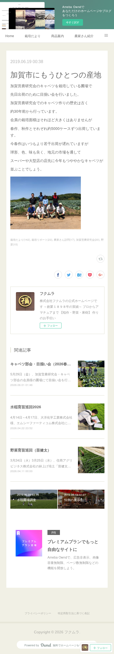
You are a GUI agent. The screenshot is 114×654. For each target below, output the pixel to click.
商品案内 (57, 35)
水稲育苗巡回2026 (25, 406)
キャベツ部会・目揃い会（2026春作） (42, 363)
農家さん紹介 (84, 35)
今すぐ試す (72, 22)
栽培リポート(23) (42, 240)
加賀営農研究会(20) (87, 240)
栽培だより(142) (20, 240)
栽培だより (33, 35)
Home (9, 35)
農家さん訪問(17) (64, 240)
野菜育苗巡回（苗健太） (30, 450)
